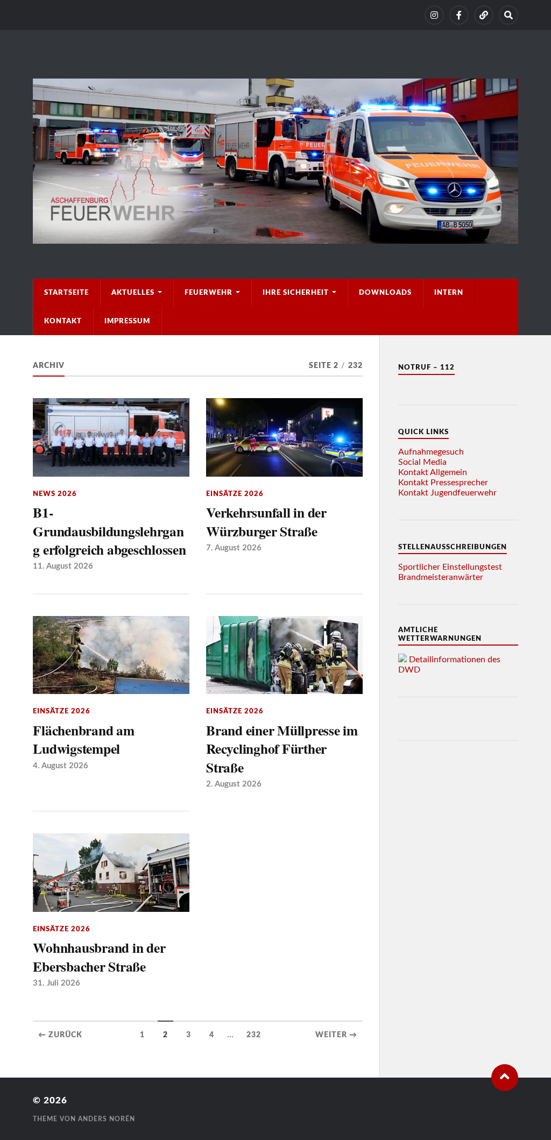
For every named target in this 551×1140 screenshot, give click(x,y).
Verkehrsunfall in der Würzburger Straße (266, 521)
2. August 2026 (234, 784)
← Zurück (60, 1035)
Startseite (66, 292)
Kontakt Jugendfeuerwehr (447, 492)
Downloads (385, 292)
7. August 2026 (234, 548)
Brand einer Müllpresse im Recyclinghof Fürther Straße (282, 748)
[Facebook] (459, 15)
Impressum (127, 321)
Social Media (422, 462)
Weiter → (336, 1035)
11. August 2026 (63, 566)
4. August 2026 (60, 766)
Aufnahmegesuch (431, 452)
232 (253, 1035)
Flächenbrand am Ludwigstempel (83, 739)
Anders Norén (106, 1119)
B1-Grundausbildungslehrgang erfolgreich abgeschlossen (109, 530)
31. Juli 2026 (56, 983)
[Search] (508, 15)
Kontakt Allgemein (432, 472)
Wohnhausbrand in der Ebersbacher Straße (99, 956)
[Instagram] (434, 15)
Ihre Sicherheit (296, 292)
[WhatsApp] (483, 15)
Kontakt (63, 321)
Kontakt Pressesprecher (443, 482)
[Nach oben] (504, 1077)
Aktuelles (132, 292)
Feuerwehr (208, 292)
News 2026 (55, 494)
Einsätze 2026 (235, 494)
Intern (448, 292)
